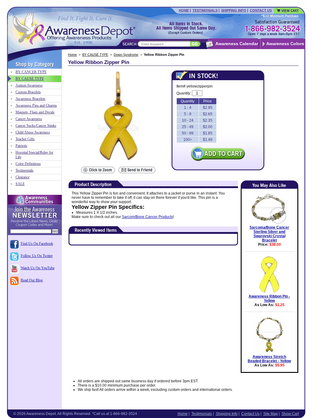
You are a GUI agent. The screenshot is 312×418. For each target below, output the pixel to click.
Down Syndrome (126, 54)
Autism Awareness (29, 85)
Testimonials (205, 10)
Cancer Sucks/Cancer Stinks (36, 125)
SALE (20, 184)
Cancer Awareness (29, 119)
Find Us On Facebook (37, 243)
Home (184, 10)
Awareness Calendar (236, 43)
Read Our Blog (32, 280)
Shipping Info (233, 10)
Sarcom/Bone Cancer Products (147, 217)
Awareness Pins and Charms (36, 105)
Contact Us (261, 10)
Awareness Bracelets (30, 99)
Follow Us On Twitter (37, 256)
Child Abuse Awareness (33, 132)
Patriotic (21, 146)
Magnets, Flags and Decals (35, 112)
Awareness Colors (285, 43)
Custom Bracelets (28, 92)
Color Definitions (28, 164)
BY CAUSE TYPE (95, 54)
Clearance (23, 177)
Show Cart (290, 414)
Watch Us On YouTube (38, 268)
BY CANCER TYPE (31, 72)
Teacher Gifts (25, 139)
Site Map (270, 414)
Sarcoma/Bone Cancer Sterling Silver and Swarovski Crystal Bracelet (269, 233)
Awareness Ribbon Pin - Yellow (269, 298)
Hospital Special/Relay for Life (34, 154)
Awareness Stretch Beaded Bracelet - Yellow (269, 359)
